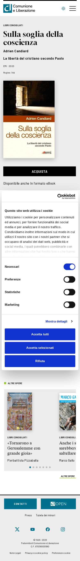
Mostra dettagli (56, 321)
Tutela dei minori (45, 515)
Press (28, 515)
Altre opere (68, 476)
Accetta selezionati (40, 347)
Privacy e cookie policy (36, 552)
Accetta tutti (40, 334)
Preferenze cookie (61, 552)
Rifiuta (40, 361)
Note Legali (15, 552)
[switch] (69, 279)
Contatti (20, 503)
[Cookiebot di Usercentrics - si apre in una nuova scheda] (57, 196)
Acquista (40, 171)
